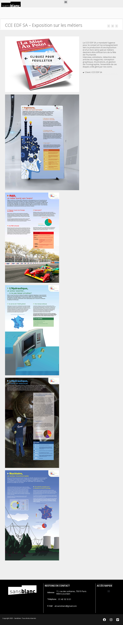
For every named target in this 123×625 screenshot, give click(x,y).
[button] (66, 2)
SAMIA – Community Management (108, 26)
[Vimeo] (118, 620)
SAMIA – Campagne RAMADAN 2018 (116, 26)
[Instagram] (111, 620)
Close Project (112, 26)
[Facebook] (104, 620)
